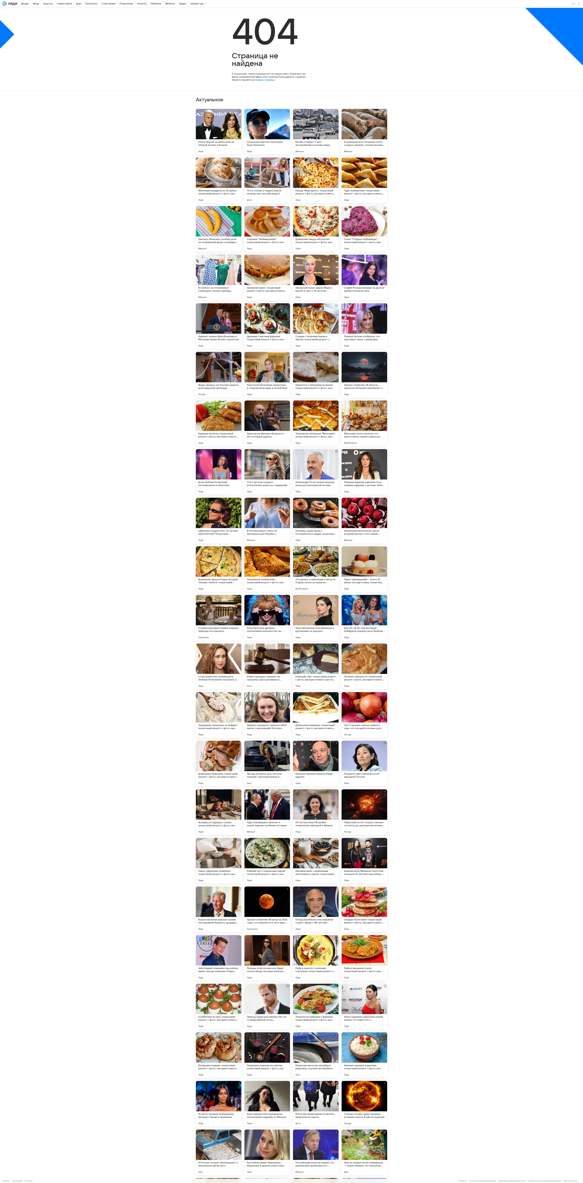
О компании (17, 1181)
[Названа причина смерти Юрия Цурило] (316, 763)
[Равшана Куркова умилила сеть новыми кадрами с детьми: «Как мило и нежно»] (364, 472)
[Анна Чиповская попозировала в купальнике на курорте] (316, 617)
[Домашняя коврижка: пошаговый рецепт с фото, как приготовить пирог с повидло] (316, 715)
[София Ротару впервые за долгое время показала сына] (364, 277)
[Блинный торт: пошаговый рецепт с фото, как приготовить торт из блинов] (316, 666)
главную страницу (265, 79)
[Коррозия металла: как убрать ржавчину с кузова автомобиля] (316, 1055)
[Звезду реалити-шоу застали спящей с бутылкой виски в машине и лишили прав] (267, 763)
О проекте (462, 1181)
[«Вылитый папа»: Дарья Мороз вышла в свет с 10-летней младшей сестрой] (316, 277)
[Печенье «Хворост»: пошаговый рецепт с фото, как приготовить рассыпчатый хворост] (364, 666)
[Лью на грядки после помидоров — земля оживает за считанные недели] (364, 1152)
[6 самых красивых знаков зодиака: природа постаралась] (218, 617)
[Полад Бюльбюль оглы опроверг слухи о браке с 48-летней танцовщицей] (316, 909)
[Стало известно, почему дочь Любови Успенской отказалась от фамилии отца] (218, 666)
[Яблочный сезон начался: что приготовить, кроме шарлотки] (364, 423)
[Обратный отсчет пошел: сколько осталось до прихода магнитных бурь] (364, 812)
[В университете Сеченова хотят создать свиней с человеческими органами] (364, 131)
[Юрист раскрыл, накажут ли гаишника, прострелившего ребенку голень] (267, 666)
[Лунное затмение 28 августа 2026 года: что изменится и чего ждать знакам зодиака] (267, 909)
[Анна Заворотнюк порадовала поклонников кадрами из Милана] (267, 1104)
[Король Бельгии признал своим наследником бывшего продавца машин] (218, 909)
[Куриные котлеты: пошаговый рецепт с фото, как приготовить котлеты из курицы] (218, 423)
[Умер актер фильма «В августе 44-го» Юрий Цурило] (267, 423)
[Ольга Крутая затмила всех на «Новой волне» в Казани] (218, 131)
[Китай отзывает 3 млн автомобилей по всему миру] (316, 131)
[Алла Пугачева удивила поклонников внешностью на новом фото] (267, 617)
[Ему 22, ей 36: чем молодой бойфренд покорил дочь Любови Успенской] (364, 617)
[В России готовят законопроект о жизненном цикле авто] (218, 1152)
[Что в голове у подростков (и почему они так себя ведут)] (267, 180)
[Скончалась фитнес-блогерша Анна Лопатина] (267, 131)
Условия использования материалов (544, 1181)
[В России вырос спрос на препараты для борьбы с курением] (267, 520)
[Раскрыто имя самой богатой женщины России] (364, 763)
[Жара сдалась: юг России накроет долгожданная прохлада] (218, 374)
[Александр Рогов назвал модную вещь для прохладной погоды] (316, 472)
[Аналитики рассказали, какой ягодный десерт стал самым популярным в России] (364, 520)
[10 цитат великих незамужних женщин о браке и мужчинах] (218, 1104)
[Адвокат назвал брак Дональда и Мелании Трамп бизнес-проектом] (218, 326)
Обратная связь (570, 1181)
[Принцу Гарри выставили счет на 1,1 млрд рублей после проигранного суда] (267, 1006)
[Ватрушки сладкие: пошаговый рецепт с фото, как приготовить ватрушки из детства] (218, 1055)
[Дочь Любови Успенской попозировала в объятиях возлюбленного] (218, 472)
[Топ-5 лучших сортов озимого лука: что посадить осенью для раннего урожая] (364, 715)
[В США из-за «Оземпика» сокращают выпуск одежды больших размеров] (218, 277)
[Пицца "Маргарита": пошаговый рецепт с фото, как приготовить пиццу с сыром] (316, 180)
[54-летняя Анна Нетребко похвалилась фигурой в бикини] (316, 812)
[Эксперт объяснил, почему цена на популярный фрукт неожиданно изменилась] (218, 229)
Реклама (28, 1181)
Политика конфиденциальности (512, 1181)
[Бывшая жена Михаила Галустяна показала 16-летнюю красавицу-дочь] (364, 860)
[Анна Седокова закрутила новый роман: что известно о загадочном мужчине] (364, 1006)
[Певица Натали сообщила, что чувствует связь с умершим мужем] (364, 326)
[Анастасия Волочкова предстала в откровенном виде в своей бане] (267, 374)
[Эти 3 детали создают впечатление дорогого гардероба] (267, 472)
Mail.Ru (6, 1181)
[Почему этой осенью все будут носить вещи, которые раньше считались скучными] (267, 958)
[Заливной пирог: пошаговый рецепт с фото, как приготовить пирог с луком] (267, 277)
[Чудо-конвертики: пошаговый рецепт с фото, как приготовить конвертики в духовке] (364, 180)
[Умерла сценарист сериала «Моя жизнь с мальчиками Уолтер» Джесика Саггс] (267, 715)
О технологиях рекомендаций (482, 1181)
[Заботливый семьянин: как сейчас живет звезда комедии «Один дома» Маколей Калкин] (218, 958)
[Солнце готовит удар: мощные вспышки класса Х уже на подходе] (364, 1104)
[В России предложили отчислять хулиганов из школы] (316, 1104)
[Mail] (4, 3)
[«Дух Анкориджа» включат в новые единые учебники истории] (267, 812)
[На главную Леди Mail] (12, 3)
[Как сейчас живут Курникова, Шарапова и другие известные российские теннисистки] (267, 1152)
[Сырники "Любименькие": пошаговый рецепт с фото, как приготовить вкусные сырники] (267, 229)
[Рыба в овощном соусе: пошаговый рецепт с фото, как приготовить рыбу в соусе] (364, 958)
